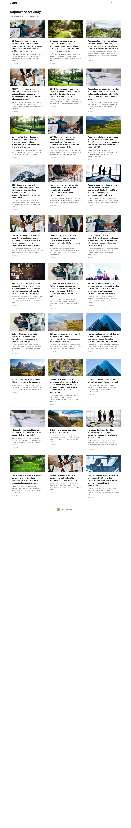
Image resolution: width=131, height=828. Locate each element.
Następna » (69, 509)
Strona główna (116, 3)
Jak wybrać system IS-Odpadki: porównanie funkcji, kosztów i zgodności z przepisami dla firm (63, 478)
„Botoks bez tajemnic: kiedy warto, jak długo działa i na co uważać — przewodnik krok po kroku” (27, 432)
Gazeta (13, 3)
